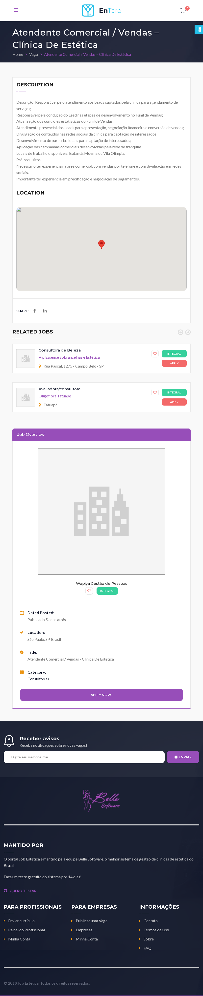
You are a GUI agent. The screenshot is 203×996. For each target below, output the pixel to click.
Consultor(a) (38, 678)
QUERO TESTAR (23, 891)
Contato (151, 920)
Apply (174, 363)
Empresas (84, 929)
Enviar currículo (21, 920)
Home (17, 54)
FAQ (148, 948)
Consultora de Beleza (60, 350)
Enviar (185, 757)
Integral (174, 353)
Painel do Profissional (26, 929)
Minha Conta (19, 939)
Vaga (33, 54)
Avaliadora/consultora (59, 389)
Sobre (149, 939)
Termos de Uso (156, 929)
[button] (183, 10)
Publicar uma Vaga (91, 920)
